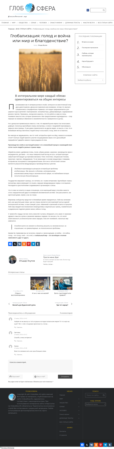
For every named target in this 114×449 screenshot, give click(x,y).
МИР (61, 399)
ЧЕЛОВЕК (63, 410)
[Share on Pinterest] (29, 244)
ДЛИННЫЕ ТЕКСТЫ (66, 418)
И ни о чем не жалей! (40, 293)
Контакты (63, 431)
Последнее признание (90, 47)
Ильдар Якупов (42, 45)
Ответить (19, 327)
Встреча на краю (88, 42)
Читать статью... (48, 264)
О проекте (63, 435)
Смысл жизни (64, 414)
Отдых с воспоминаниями (18, 294)
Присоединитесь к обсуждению (21, 313)
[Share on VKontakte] (19, 244)
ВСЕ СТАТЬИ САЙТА (23, 29)
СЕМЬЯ (62, 406)
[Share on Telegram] (33, 244)
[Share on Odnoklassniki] (24, 244)
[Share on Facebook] (10, 244)
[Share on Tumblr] (38, 244)
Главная (11, 29)
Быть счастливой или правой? (62, 294)
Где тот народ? (61, 304)
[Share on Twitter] (15, 244)
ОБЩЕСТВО (64, 403)
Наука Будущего (87, 61)
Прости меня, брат (51, 257)
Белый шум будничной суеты (24, 304)
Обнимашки (86, 67)
